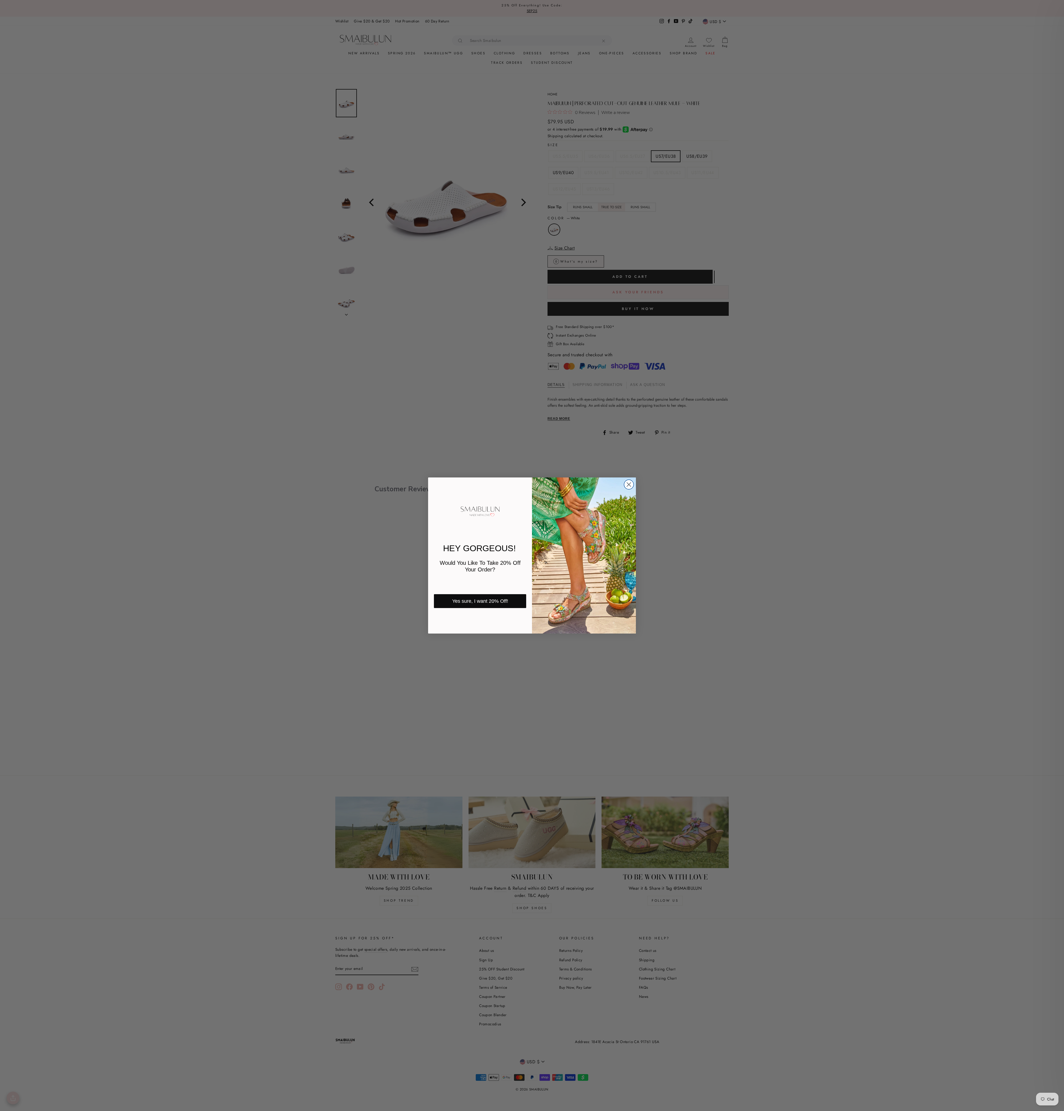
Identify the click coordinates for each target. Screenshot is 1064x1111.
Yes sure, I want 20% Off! (480, 601)
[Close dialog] (629, 484)
